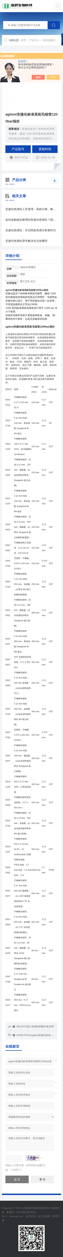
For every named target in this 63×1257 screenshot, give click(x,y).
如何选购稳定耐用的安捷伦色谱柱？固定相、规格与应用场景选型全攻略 (31, 219)
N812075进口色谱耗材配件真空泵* (35, 1026)
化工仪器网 (44, 1216)
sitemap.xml (16, 1216)
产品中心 (34, 40)
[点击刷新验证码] (33, 1158)
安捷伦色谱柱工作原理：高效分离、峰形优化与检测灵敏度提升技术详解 (31, 209)
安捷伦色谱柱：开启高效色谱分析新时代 (30, 230)
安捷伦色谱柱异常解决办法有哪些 (26, 240)
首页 (23, 40)
